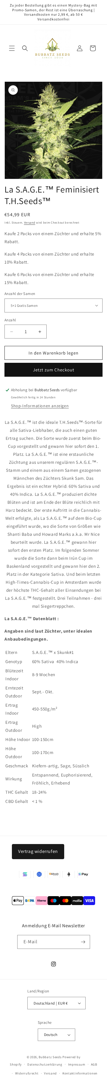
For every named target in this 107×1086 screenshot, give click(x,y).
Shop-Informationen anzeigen (40, 405)
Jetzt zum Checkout (53, 370)
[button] (11, 48)
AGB (94, 1064)
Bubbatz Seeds (50, 1057)
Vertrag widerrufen (38, 851)
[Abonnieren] (83, 942)
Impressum (76, 1064)
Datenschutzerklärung (44, 1064)
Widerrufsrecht (27, 1073)
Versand (29, 222)
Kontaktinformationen (79, 1073)
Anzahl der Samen (19, 293)
